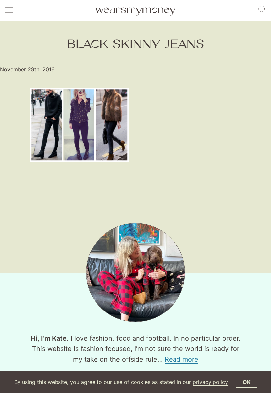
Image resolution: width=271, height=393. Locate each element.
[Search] (262, 10)
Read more (181, 359)
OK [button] (247, 382)
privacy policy (210, 382)
